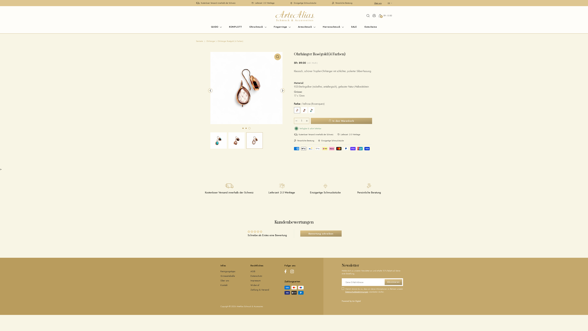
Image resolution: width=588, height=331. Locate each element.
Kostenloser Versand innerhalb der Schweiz (218, 3)
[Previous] (210, 90)
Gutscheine (370, 27)
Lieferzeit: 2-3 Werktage (264, 3)
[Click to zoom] (277, 56)
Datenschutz (256, 276)
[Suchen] (368, 15)
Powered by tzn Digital (351, 301)
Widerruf (255, 285)
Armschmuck (305, 27)
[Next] (282, 90)
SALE (354, 27)
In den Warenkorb (343, 121)
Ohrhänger (210, 41)
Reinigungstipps (228, 271)
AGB (253, 271)
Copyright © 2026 (229, 306)
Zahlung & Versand (260, 289)
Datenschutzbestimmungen (356, 291)
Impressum (256, 280)
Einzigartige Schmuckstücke (305, 3)
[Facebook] (285, 272)
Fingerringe (281, 27)
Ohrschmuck (256, 27)
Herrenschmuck (332, 27)
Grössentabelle (228, 276)
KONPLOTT (235, 27)
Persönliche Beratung (343, 3)
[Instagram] (292, 272)
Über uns (378, 3)
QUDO (215, 27)
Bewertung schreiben (321, 233)
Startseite (199, 41)
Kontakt (224, 285)
